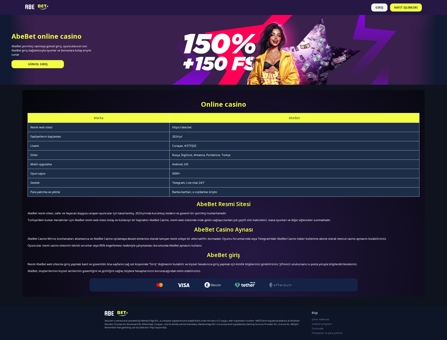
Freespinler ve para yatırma (327, 333)
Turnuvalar (318, 328)
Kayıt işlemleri (406, 7)
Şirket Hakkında (320, 319)
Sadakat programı (322, 324)
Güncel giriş (38, 64)
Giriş (379, 7)
